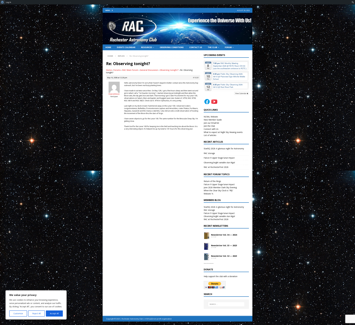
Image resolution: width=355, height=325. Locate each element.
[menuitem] (2, 2)
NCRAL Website (211, 116)
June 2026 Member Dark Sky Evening (220, 187)
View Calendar (241, 93)
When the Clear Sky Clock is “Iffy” (218, 190)
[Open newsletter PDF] (207, 235)
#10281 (196, 77)
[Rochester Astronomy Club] (177, 42)
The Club (212, 47)
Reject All (36, 313)
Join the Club (209, 126)
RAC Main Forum (130, 70)
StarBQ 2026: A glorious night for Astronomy (224, 148)
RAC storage (209, 153)
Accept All (54, 313)
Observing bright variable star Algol (219, 162)
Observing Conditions (172, 47)
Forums (117, 70)
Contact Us (195, 47)
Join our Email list (211, 123)
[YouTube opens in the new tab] (214, 103)
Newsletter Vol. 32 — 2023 (224, 256)
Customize (18, 313)
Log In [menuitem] (8, 2)
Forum (228, 47)
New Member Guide (213, 119)
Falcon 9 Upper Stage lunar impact (219, 157)
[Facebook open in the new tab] (207, 103)
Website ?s (208, 193)
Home (108, 47)
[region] (36, 304)
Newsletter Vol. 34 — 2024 (224, 235)
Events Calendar (126, 47)
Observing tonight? (169, 70)
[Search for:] (226, 304)
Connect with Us (211, 129)
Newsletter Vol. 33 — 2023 (224, 245)
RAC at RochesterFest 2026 (216, 167)
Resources (146, 47)
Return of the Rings (212, 181)
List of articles (210, 135)
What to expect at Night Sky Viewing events (223, 132)
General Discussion (149, 70)
